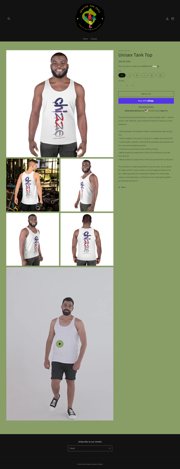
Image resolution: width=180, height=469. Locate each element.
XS (122, 75)
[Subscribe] (109, 448)
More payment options (146, 107)
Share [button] (123, 187)
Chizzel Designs (86, 464)
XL (152, 75)
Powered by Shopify (97, 464)
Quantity (121, 81)
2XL (160, 75)
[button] (9, 18)
